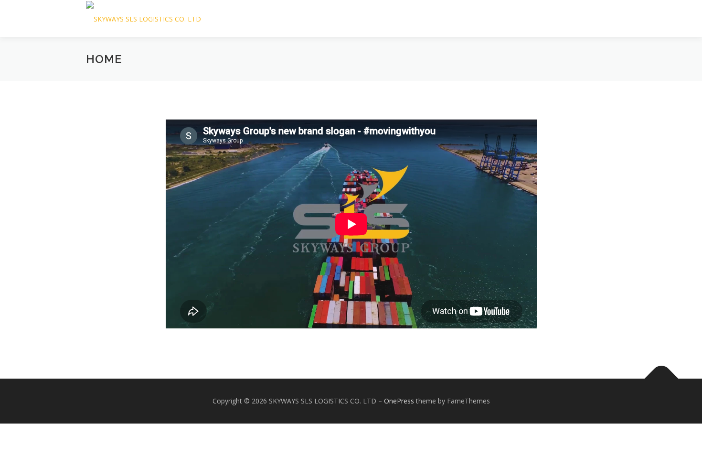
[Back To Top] (662, 379)
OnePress (399, 400)
